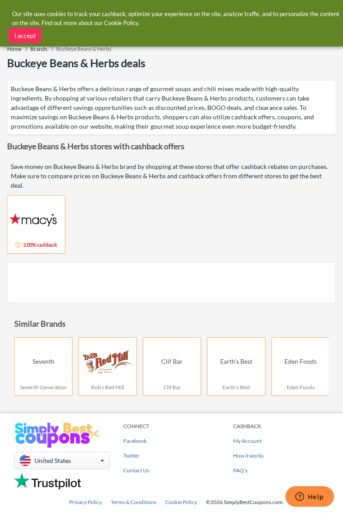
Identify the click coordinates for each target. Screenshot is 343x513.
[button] (62, 460)
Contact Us (136, 470)
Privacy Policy (85, 502)
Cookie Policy (181, 502)
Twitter (131, 455)
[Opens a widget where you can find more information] (309, 497)
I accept (25, 35)
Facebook (134, 440)
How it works (248, 455)
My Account (247, 440)
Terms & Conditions (133, 502)
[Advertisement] (171, 282)
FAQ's (240, 470)
